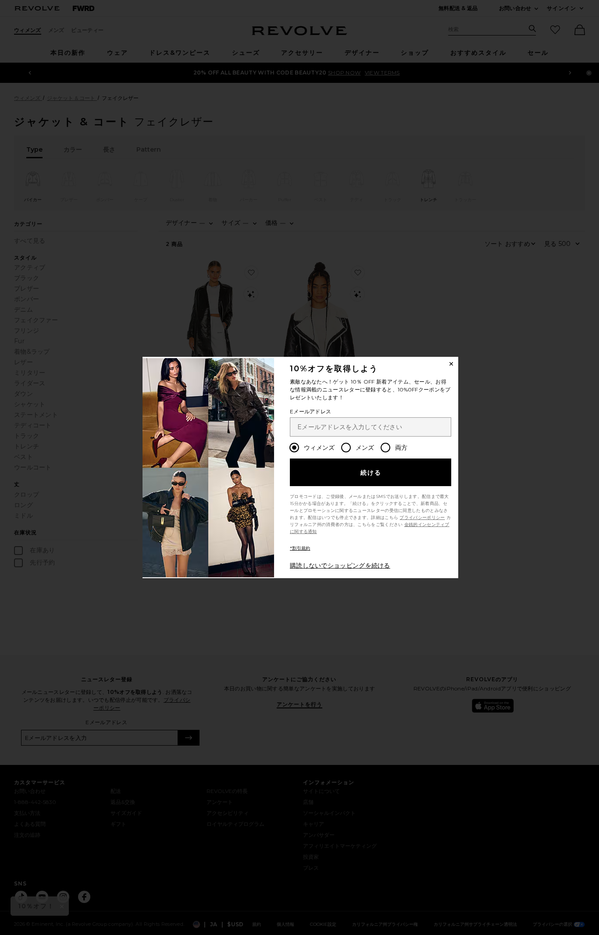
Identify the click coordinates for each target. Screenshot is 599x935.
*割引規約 (300, 548)
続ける (371, 472)
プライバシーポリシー (422, 517)
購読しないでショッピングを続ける (340, 565)
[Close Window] (451, 364)
